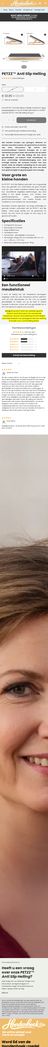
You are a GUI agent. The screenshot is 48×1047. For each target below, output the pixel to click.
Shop (5, 10)
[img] (6, 369)
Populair (18, 10)
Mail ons (5, 992)
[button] (40, 3)
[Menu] (2, 3)
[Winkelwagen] (45, 3)
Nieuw (11, 10)
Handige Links (39, 10)
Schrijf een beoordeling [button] (24, 355)
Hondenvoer (28, 10)
